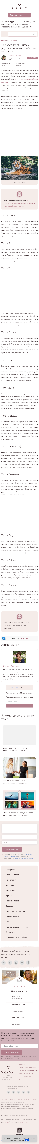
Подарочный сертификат (17, 937)
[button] (14, 986)
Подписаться (32, 57)
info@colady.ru (9, 1122)
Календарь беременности (17, 997)
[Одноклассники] (10, 962)
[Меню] (4, 34)
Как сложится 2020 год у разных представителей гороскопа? (15, 749)
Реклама (34, 1100)
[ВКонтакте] (3, 962)
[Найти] (34, 34)
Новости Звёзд (12, 901)
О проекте (10, 932)
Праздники (16, 1024)
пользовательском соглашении (23, 858)
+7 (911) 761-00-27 (23, 1122)
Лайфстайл (10, 890)
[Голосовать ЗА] (12, 687)
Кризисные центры (24, 1079)
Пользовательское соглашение (28, 1067)
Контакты (4, 1100)
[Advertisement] (19, 132)
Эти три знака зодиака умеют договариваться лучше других (14, 782)
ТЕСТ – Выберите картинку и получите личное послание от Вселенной (18, 814)
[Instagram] (16, 962)
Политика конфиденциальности (28, 1070)
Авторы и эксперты (24, 1100)
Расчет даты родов (18, 1005)
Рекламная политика (25, 1076)
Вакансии (13, 1100)
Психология (11, 880)
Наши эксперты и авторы (17, 927)
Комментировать (12, 849)
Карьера (9, 906)
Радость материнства (15, 911)
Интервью (10, 869)
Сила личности (12, 875)
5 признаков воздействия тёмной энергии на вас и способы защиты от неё (19, 203)
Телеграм (24, 638)
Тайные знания (12, 916)
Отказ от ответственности (27, 1073)
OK (27, 1140)
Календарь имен (18, 1018)
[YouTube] (22, 962)
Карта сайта (22, 1082)
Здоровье (10, 885)
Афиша (9, 896)
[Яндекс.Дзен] (28, 962)
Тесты (8, 922)
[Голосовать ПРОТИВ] (17, 688)
